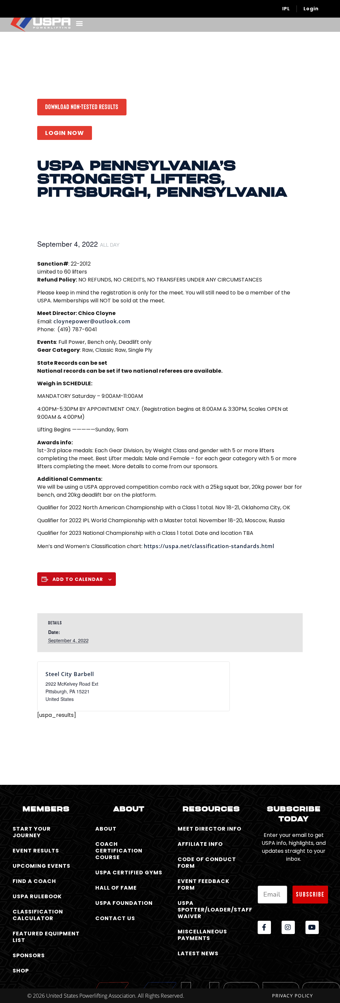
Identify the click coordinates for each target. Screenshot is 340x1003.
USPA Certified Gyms (128, 872)
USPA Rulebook (37, 896)
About (106, 829)
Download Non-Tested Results (82, 106)
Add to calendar (77, 579)
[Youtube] (312, 927)
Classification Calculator (38, 915)
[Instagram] (288, 927)
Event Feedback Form (203, 884)
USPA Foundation (124, 903)
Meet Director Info (209, 829)
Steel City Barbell (69, 674)
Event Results (36, 850)
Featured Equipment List (46, 937)
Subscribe (310, 895)
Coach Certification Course (118, 850)
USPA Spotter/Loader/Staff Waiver (213, 909)
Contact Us (115, 918)
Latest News (198, 953)
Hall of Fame (116, 888)
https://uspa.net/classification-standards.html (209, 546)
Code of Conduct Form (207, 862)
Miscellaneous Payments (202, 935)
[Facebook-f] (264, 927)
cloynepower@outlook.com (91, 321)
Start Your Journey (32, 832)
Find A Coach (34, 881)
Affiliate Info (200, 844)
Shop (21, 970)
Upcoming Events (41, 866)
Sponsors (29, 955)
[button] (79, 23)
